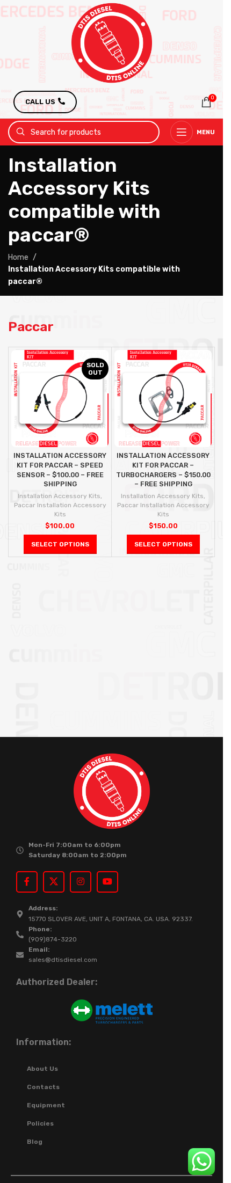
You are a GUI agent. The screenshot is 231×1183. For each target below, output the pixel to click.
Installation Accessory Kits (59, 496)
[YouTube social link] (107, 882)
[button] (163, 544)
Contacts (43, 1087)
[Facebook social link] (27, 882)
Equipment (46, 1105)
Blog (34, 1141)
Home (18, 257)
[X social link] (53, 882)
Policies (40, 1123)
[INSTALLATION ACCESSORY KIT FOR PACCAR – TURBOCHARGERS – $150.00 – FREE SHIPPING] (163, 398)
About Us (42, 1068)
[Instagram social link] (80, 882)
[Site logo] (111, 42)
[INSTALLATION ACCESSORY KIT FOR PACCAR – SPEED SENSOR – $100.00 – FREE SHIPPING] (60, 398)
